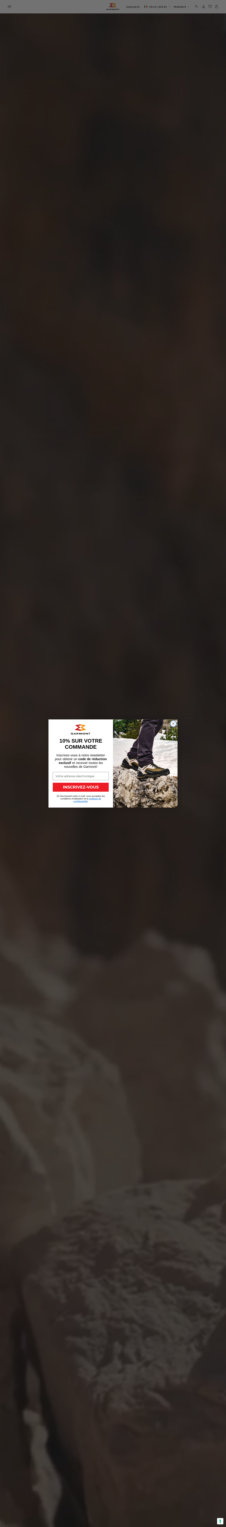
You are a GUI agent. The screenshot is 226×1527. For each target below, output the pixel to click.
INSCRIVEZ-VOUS (81, 787)
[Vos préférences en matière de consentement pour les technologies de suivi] (220, 1521)
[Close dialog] (173, 724)
